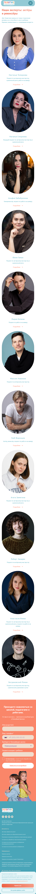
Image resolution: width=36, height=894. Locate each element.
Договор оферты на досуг (9, 831)
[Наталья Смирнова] (18, 119)
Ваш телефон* (7, 733)
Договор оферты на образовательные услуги (14, 834)
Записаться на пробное (18, 766)
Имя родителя (7, 725)
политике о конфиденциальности (19, 881)
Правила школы (6, 854)
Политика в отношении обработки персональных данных (17, 837)
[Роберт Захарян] (18, 540)
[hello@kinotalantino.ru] (12, 817)
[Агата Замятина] (18, 480)
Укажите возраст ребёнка (12, 750)
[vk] (3, 817)
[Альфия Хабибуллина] (18, 179)
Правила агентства (7, 856)
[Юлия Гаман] (18, 240)
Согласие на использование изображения (13, 846)
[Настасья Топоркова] (18, 57)
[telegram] (6, 817)
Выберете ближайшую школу (13, 742)
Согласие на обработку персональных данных (14, 839)
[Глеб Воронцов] (18, 419)
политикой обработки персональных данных (18, 760)
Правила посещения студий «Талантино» (12, 859)
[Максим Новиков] (18, 360)
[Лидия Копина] (18, 300)
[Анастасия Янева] (18, 602)
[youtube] (9, 817)
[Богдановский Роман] (18, 664)
